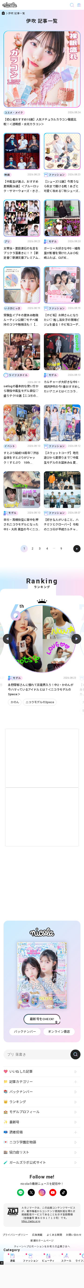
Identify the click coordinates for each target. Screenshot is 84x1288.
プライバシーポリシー (15, 1234)
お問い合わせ (73, 1234)
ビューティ (48, 1260)
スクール (66, 1260)
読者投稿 (13, 1132)
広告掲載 (37, 1234)
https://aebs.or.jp (30, 1221)
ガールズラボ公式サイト (25, 1162)
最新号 (11, 1122)
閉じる (2, 1263)
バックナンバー (25, 1031)
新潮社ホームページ (42, 1240)
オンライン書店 (59, 1031)
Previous (8, 639)
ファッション (30, 1260)
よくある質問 (54, 1234)
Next (76, 639)
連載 (12, 1260)
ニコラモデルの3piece (40, 702)
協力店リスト (16, 1152)
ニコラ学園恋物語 (20, 1142)
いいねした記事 (18, 1072)
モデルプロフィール (21, 1112)
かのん (15, 702)
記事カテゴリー (18, 1082)
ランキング (15, 1102)
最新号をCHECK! (42, 1019)
